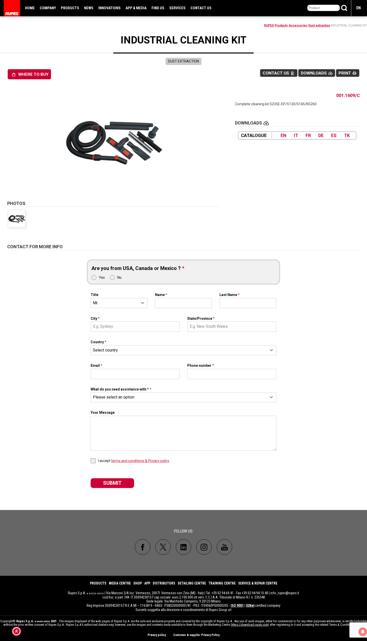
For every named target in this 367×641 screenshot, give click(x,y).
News (88, 8)
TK (347, 135)
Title (94, 295)
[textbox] (179, 350)
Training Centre (222, 583)
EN (358, 8)
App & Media (136, 8)
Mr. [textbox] (95, 302)
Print (348, 73)
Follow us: (183, 531)
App (147, 583)
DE (321, 135)
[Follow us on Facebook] (142, 547)
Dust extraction (319, 25)
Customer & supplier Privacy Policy (196, 635)
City (95, 318)
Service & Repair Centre (257, 583)
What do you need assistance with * (121, 389)
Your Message (103, 412)
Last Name (229, 295)
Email (96, 366)
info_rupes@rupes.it (284, 593)
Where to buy (29, 74)
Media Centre (120, 583)
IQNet (250, 606)
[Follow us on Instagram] (204, 547)
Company (48, 8)
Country (98, 342)
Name (161, 295)
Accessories (298, 25)
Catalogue (254, 135)
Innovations (109, 8)
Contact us (200, 8)
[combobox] (119, 303)
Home (30, 8)
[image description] (114, 142)
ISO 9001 (237, 606)
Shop (137, 583)
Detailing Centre (192, 583)
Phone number (200, 366)
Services (177, 8)
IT (296, 135)
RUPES (269, 25)
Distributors (164, 583)
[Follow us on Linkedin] (183, 547)
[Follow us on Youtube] (224, 547)
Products (70, 8)
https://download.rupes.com (250, 624)
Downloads (317, 73)
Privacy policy (157, 635)
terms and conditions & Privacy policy (140, 461)
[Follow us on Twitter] (163, 547)
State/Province (201, 318)
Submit (112, 483)
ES (334, 135)
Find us (158, 8)
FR (308, 135)
